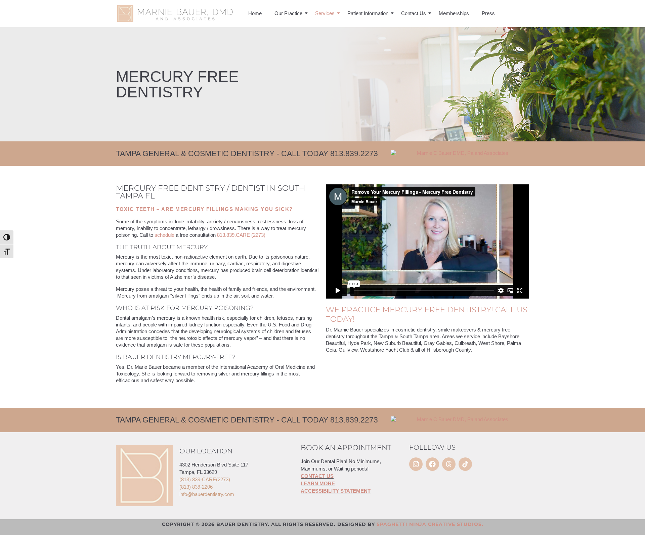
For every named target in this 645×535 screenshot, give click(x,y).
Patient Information (367, 13)
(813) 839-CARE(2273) (204, 479)
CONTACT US (317, 476)
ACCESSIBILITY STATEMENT (336, 491)
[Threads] (449, 464)
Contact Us (413, 13)
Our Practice (288, 13)
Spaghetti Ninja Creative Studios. (430, 524)
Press (488, 13)
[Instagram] (416, 464)
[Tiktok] (465, 464)
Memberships (454, 13)
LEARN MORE (318, 483)
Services (325, 13)
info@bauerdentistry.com (206, 494)
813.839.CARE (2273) (241, 235)
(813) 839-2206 (196, 487)
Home (255, 13)
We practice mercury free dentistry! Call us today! (426, 314)
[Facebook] (432, 464)
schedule (164, 235)
